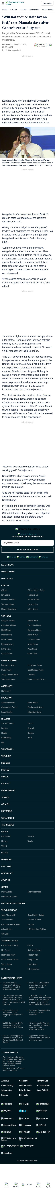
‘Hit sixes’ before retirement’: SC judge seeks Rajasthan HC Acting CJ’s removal (12, 999)
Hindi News (32, 978)
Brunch (31, 737)
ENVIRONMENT (8, 804)
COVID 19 (5, 894)
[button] (3, 3)
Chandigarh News (8, 639)
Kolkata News (7, 653)
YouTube (4, 947)
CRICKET (5, 599)
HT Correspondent (13, 50)
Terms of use (42, 1094)
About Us (5, 1094)
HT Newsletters (43, 1099)
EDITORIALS (6, 824)
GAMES (4, 900)
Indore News (6, 648)
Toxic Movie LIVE (8, 928)
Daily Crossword (34, 905)
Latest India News (11, 991)
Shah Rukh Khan (34, 933)
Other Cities (32, 667)
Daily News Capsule (11, 554)
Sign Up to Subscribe (27, 560)
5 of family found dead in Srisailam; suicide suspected (39, 1025)
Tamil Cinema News (36, 683)
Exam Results (6, 725)
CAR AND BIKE (7, 831)
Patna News (6, 662)
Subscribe (47, 3)
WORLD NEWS (7, 585)
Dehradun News (34, 639)
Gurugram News (34, 643)
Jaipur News (33, 648)
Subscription (6, 1104)
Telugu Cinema (33, 968)
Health (4, 746)
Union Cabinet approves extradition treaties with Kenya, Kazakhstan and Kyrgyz (13, 1052)
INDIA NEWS (7, 592)
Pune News (32, 662)
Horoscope (5, 704)
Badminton (5, 850)
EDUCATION (6, 711)
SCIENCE (5, 811)
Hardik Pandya (34, 613)
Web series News (8, 693)
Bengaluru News (8, 634)
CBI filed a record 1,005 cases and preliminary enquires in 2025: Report (13, 1038)
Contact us (23, 1094)
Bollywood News (8, 679)
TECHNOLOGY (7, 838)
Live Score (5, 608)
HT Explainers (33, 982)
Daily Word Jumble (9, 910)
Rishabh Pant (33, 618)
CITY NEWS (6, 629)
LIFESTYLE (5, 732)
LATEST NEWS (7, 578)
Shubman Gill (33, 608)
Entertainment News (9, 973)
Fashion (4, 742)
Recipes (31, 746)
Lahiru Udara (33, 622)
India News (34, 9)
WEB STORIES (7, 763)
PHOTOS (5, 783)
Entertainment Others (36, 693)
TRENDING (6, 769)
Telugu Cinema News (9, 688)
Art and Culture (7, 737)
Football (31, 850)
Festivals (31, 742)
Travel (30, 751)
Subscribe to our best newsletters (27, 547)
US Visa (31, 938)
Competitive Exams (9, 721)
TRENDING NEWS (9, 924)
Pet (2, 756)
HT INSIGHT (6, 873)
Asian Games (6, 942)
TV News (31, 688)
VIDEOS (4, 790)
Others (4, 859)
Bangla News (33, 973)
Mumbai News (7, 657)
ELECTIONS (6, 880)
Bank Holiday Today (36, 928)
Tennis (30, 854)
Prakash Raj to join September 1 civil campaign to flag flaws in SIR (13, 1026)
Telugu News (6, 978)
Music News (6, 683)
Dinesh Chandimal (8, 622)
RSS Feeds (23, 1108)
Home (4, 9)
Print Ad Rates (25, 1104)
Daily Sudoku (6, 905)
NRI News (5, 982)
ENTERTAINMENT (9, 674)
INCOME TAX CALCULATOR (13, 917)
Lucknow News (34, 653)
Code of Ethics (43, 1104)
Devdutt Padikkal (8, 613)
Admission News (8, 716)
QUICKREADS (7, 887)
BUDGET (5, 797)
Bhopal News (33, 634)
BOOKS (4, 866)
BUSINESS (5, 776)
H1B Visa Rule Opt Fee (37, 942)
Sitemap (4, 1108)
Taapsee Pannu (7, 933)
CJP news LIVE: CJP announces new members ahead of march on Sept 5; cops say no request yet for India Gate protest (40, 1013)
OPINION (5, 818)
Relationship (6, 751)
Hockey (4, 854)
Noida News (33, 657)
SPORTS (4, 845)
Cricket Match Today (36, 603)
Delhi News (6, 643)
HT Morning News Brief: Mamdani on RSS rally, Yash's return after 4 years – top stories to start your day (14, 1013)
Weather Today (25, 1099)
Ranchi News (6, 667)
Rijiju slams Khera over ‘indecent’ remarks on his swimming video (39, 1051)
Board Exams (33, 716)
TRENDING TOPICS (9, 954)
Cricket (23, 9)
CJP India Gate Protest (10, 938)
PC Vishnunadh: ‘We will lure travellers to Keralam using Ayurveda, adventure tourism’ (39, 1039)
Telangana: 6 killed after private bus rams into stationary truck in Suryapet (39, 999)
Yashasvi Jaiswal (7, 618)
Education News (34, 725)
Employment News (35, 721)
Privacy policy (7, 1099)
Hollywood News (35, 679)
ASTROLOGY (6, 700)
